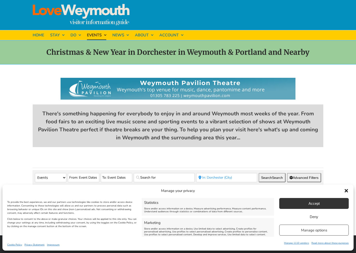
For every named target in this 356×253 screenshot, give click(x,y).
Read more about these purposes (330, 243)
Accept (314, 203)
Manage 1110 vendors (296, 243)
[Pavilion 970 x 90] (178, 80)
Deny (314, 217)
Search (272, 178)
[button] (346, 190)
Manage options (314, 230)
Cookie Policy (14, 244)
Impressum (53, 244)
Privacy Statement (34, 244)
